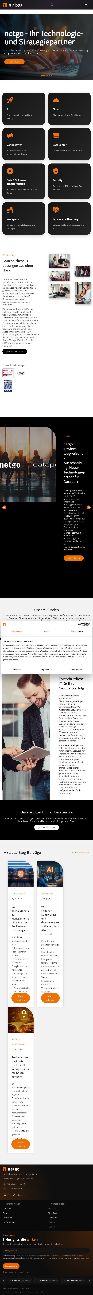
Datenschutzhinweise (81, 1258)
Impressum (6, 1292)
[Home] (12, 5)
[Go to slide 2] (45, 75)
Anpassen (45, 670)
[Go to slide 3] (49, 75)
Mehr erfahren (74, 518)
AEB (46, 1292)
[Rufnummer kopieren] (24, 1184)
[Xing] (14, 1195)
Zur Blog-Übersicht (80, 852)
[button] (52, 5)
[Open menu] (86, 5)
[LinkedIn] (5, 1195)
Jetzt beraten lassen (15, 351)
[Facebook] (9, 1195)
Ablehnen (17, 670)
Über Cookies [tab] (77, 631)
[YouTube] (23, 1195)
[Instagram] (19, 1195)
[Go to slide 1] (41, 75)
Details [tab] (47, 631)
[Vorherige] (4, 1280)
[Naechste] (89, 1280)
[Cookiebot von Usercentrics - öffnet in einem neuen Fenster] (79, 624)
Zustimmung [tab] (16, 631)
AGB (41, 1292)
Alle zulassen (76, 670)
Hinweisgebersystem (18, 1292)
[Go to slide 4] (51, 75)
